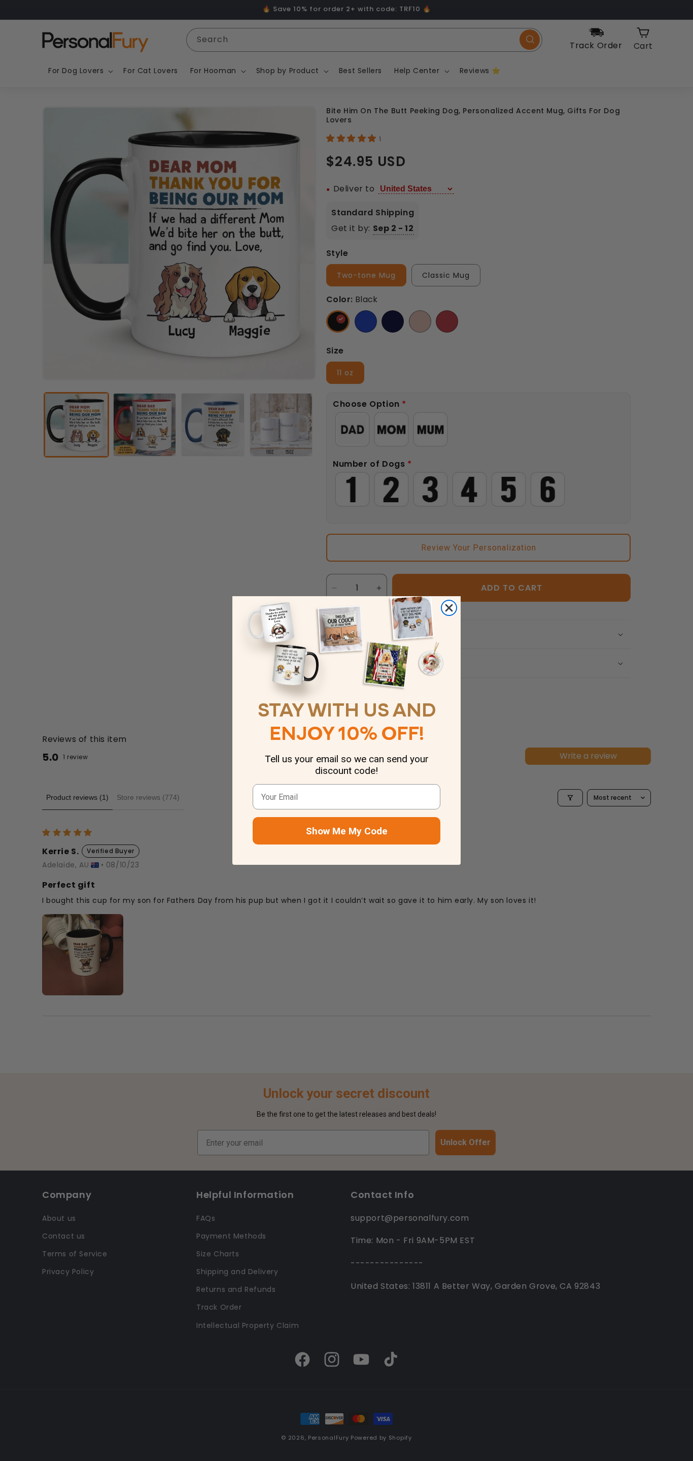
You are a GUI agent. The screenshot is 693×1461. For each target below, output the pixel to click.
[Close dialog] (449, 607)
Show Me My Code (347, 831)
